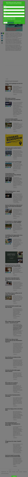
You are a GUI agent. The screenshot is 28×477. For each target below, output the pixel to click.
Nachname (5, 8)
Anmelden (5, 22)
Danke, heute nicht (10, 22)
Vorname (5, 5)
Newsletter (14, 476)
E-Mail (5, 11)
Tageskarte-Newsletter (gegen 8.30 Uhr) (9, 19)
